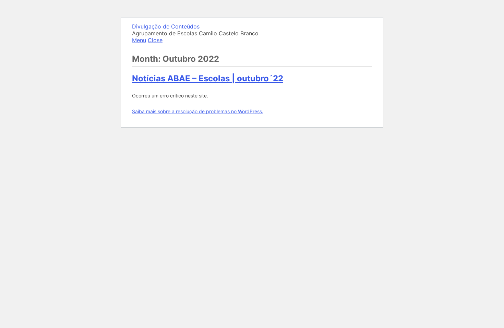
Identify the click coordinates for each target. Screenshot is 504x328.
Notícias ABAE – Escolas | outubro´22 (207, 78)
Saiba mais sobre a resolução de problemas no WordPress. (197, 111)
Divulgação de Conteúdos (166, 26)
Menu (139, 40)
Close (155, 40)
